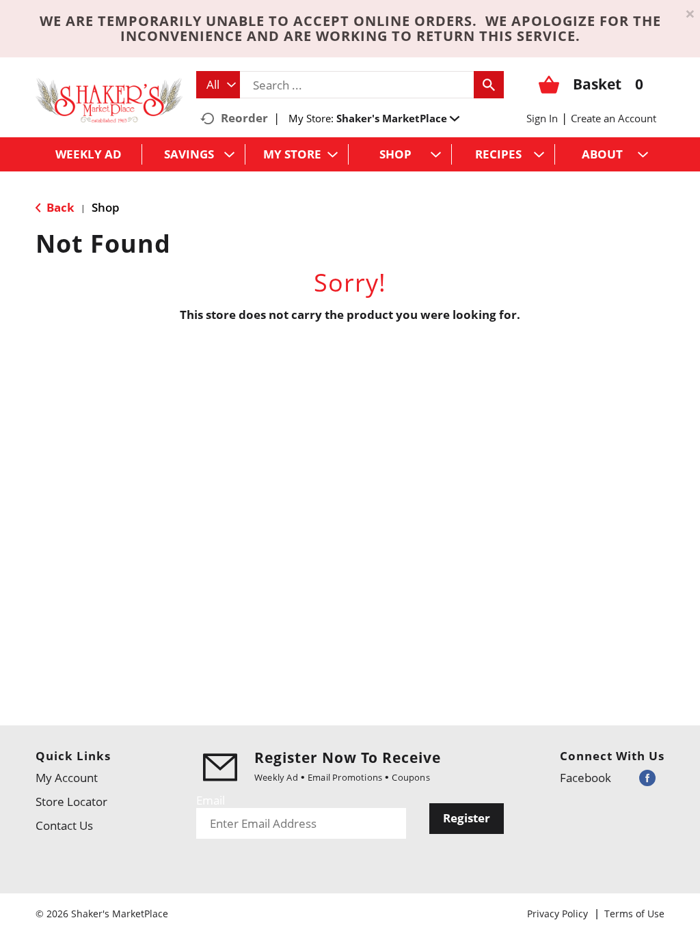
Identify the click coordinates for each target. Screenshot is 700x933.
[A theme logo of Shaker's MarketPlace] (109, 99)
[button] (397, 118)
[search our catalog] (489, 84)
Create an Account (613, 118)
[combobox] (218, 84)
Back (59, 207)
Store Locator (71, 801)
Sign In (542, 118)
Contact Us (64, 825)
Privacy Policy (557, 913)
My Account (67, 777)
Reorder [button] (244, 118)
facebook (585, 777)
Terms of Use (634, 913)
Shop (106, 207)
